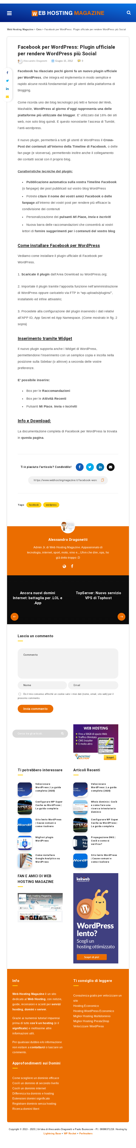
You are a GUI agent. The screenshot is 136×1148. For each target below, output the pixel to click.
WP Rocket (70, 1133)
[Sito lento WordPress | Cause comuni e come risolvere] (25, 825)
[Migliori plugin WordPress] (25, 843)
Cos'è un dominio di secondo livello (35, 1083)
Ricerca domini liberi (25, 1108)
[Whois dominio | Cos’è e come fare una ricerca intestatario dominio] (80, 807)
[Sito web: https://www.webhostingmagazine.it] (64, 566)
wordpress (51, 505)
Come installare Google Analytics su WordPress (47, 858)
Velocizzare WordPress (88, 1026)
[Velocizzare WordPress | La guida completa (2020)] (25, 789)
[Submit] (62, 733)
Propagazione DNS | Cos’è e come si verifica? (103, 840)
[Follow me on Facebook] (72, 566)
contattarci (37, 1047)
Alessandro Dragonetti (68, 539)
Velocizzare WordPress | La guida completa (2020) (48, 787)
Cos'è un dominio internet (29, 1088)
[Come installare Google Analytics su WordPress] (25, 861)
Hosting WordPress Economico (93, 1011)
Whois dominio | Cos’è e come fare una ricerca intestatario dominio (104, 806)
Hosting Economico (86, 1005)
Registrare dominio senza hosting (34, 1103)
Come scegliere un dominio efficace (35, 1078)
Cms (38, 29)
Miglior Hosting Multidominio (91, 1016)
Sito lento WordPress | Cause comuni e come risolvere (48, 823)
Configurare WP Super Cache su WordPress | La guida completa (49, 805)
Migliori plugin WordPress (44, 839)
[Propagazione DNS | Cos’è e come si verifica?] (80, 843)
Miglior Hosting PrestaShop (91, 1021)
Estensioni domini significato (31, 1098)
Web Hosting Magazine (20, 29)
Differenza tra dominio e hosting (33, 1093)
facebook (34, 505)
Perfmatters (85, 1133)
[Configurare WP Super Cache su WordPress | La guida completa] (25, 807)
